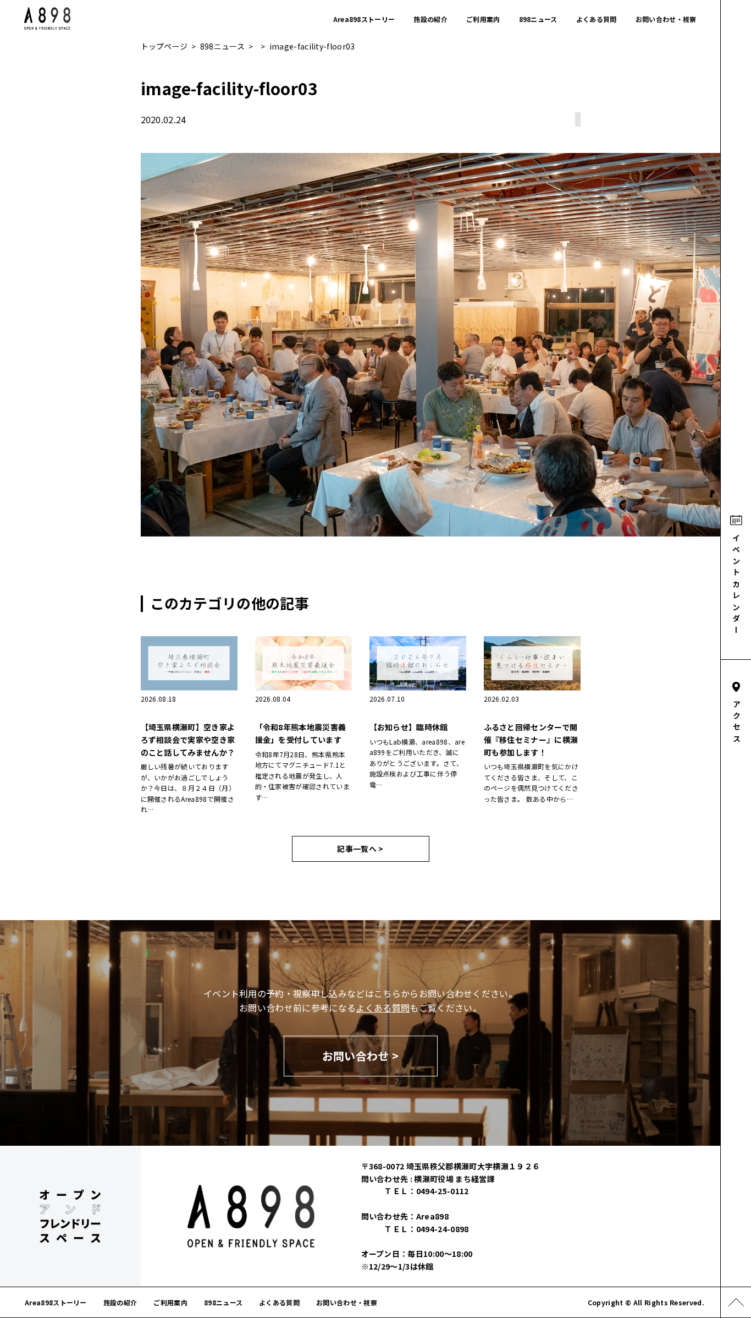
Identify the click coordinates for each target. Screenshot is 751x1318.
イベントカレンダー (736, 585)
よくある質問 (596, 19)
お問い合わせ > (360, 1056)
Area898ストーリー (364, 19)
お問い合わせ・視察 (666, 19)
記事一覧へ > (360, 848)
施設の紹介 (430, 19)
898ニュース (538, 19)
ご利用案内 (483, 19)
